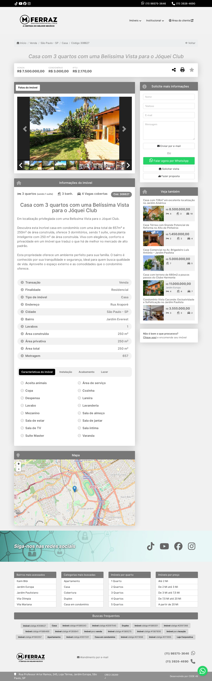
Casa (65, 43)
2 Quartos (117, 586)
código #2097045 (104, 625)
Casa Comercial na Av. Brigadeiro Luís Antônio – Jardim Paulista (166, 251)
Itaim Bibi (22, 581)
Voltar (191, 43)
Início (22, 43)
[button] (25, 129)
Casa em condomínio (76, 604)
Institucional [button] (153, 20)
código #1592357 (30, 637)
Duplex (68, 598)
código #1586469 (37, 631)
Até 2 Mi (163, 581)
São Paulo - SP (49, 43)
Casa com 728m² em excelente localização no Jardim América (169, 202)
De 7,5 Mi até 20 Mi (169, 598)
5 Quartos (117, 604)
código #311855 (160, 637)
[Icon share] (16, 3)
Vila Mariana (24, 604)
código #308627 (34, 626)
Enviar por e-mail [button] (170, 146)
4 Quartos (117, 598)
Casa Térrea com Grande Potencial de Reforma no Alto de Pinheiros (166, 226)
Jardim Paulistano (27, 592)
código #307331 (77, 637)
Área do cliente (181, 20)
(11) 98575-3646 (155, 3)
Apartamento (72, 581)
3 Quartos (117, 592)
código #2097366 (176, 625)
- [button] (19, 469)
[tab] (28, 88)
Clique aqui (150, 337)
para (93, 631)
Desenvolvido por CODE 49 (184, 676)
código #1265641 (67, 631)
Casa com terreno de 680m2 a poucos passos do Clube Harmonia (166, 276)
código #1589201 (146, 625)
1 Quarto (116, 581)
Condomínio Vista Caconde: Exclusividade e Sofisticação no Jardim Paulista (168, 301)
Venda (33, 43)
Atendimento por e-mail (94, 657)
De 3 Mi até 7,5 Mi (169, 592)
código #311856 (132, 637)
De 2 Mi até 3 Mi (168, 586)
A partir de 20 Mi (168, 604)
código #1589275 (119, 631)
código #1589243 (74, 625)
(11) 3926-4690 (185, 3)
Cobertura (70, 592)
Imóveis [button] (133, 20)
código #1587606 (149, 631)
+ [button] (19, 464)
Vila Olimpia (24, 598)
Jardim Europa (25, 586)
